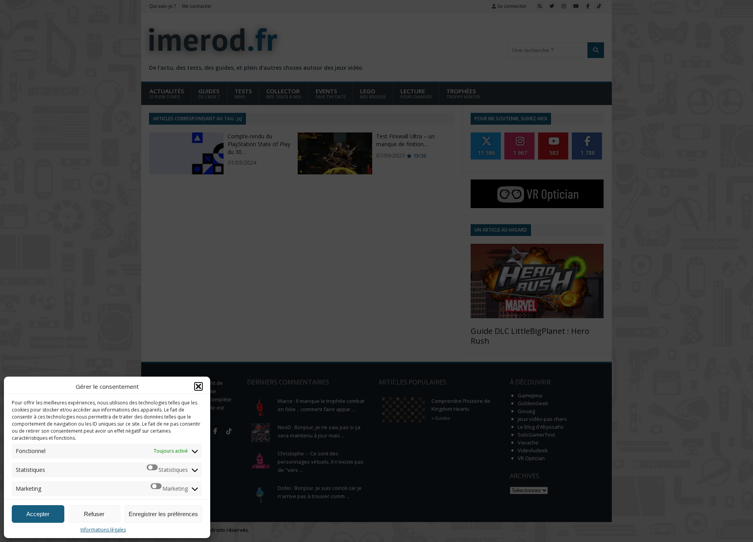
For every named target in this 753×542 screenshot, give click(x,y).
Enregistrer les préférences (163, 514)
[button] (198, 386)
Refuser (94, 514)
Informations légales (103, 529)
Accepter (37, 514)
